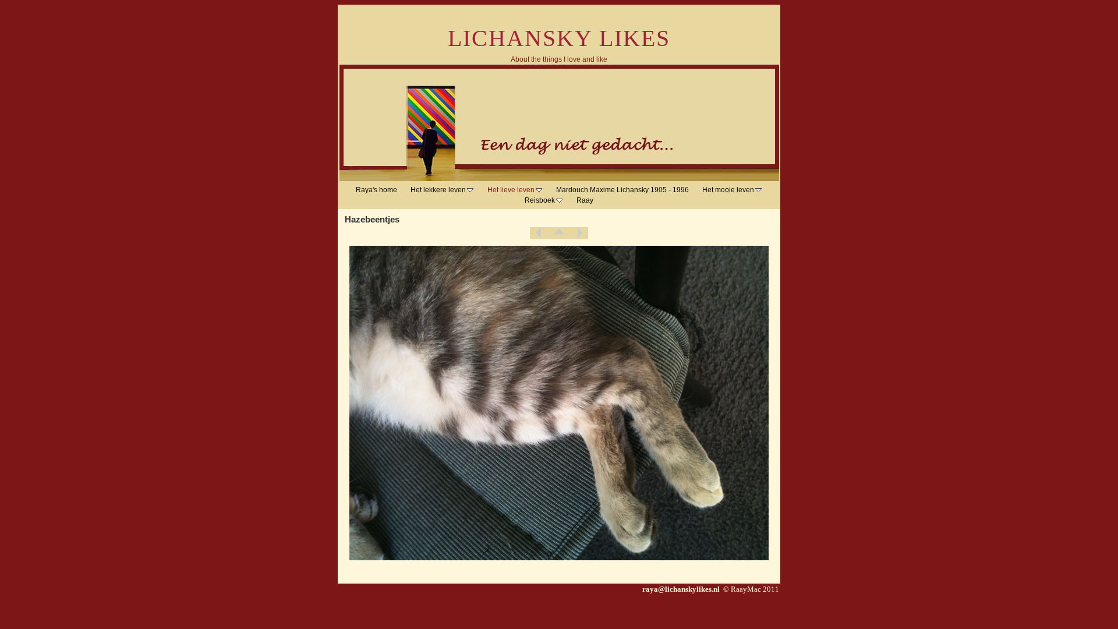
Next (579, 233)
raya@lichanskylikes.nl (681, 589)
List (559, 233)
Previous (538, 233)
